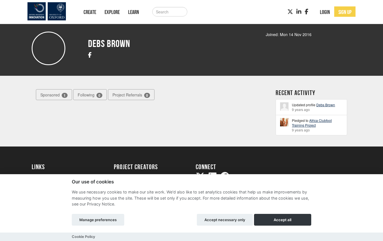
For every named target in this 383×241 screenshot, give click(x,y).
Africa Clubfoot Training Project (312, 122)
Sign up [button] (345, 12)
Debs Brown (325, 104)
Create (90, 12)
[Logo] (50, 11)
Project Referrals (130, 95)
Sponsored (53, 95)
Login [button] (325, 12)
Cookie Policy (83, 237)
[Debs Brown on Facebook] (90, 55)
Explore (112, 12)
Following (89, 95)
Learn (133, 12)
